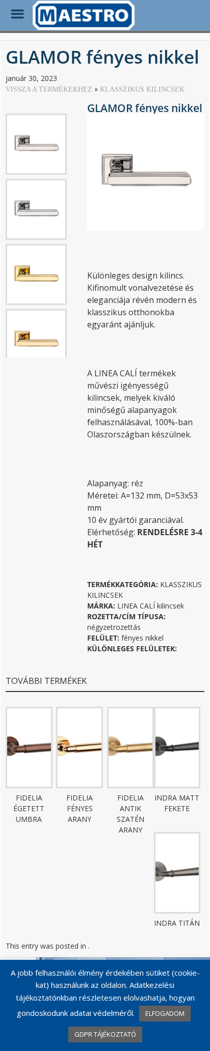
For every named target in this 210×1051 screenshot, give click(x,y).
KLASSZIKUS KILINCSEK (142, 89)
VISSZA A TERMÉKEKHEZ (50, 89)
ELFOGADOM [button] (165, 1013)
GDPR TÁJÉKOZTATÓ (105, 1034)
